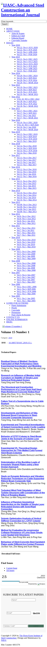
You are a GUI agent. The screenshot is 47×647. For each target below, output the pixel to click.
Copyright (15, 310)
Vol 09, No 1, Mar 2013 (27, 212)
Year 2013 (15, 202)
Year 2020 (15, 120)
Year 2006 (15, 284)
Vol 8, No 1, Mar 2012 (26, 223)
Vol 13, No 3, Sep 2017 (26, 160)
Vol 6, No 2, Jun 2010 (26, 244)
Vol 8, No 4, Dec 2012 (26, 216)
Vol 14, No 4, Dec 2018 (27, 146)
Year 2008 (15, 261)
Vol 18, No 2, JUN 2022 (27, 104)
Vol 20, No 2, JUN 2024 (27, 80)
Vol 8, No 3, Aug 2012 (26, 219)
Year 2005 (15, 296)
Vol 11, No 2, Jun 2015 (26, 186)
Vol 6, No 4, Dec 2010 (26, 240)
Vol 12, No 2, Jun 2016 (26, 174)
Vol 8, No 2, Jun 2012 (26, 221)
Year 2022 (15, 97)
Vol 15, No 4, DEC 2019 (27, 134)
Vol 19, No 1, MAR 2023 (27, 94)
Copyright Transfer (19, 40)
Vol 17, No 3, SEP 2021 (27, 113)
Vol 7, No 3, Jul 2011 (25, 230)
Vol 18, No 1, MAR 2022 (27, 106)
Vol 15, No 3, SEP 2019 (27, 136)
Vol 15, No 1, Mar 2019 (27, 141)
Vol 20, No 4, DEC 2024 (27, 76)
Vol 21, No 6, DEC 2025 (27, 59)
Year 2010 (15, 237)
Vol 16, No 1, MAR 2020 (27, 129)
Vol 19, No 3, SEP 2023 (27, 90)
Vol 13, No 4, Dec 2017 (27, 158)
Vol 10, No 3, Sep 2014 (26, 195)
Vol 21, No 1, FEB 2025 (27, 71)
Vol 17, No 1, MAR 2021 (27, 118)
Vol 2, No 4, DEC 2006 (26, 287)
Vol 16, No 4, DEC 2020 (27, 122)
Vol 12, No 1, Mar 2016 (27, 176)
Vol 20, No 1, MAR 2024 (27, 83)
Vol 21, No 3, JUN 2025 (27, 66)
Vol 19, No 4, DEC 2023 (27, 87)
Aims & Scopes (17, 33)
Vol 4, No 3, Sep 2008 (26, 265)
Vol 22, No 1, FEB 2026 (27, 54)
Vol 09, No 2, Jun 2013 (26, 209)
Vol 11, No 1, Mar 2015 (26, 188)
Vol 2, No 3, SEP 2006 (26, 289)
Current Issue (11, 568)
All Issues (10, 570)
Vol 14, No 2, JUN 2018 (27, 151)
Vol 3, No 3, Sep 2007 (26, 277)
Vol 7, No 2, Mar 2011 (26, 233)
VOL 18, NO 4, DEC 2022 (28, 99)
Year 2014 (15, 190)
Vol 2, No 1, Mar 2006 (26, 294)
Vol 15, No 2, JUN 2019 (27, 139)
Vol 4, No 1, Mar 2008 (26, 270)
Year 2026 (15, 45)
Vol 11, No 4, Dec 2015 (26, 181)
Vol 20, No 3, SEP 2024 (27, 78)
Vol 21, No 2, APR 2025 (27, 68)
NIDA (3, 640)
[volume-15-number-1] (12, 326)
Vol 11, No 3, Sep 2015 (26, 183)
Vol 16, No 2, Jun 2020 (26, 127)
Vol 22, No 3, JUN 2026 (27, 50)
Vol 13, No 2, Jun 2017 (26, 162)
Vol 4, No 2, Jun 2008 (26, 268)
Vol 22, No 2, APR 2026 (27, 52)
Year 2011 (15, 226)
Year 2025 (15, 57)
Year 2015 (15, 179)
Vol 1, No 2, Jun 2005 (26, 298)
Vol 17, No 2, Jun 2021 (26, 115)
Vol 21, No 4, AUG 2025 (27, 64)
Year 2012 (15, 214)
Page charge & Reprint (20, 315)
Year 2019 (15, 132)
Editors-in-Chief (18, 36)
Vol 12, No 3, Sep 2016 (26, 172)
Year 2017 (15, 155)
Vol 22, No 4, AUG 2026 (27, 47)
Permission (15, 312)
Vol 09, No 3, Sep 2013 (26, 207)
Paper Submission (18, 305)
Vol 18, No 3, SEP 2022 (27, 101)
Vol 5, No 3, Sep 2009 (26, 254)
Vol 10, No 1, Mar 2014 (27, 200)
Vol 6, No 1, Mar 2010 (26, 247)
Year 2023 (15, 85)
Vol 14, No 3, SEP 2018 (27, 148)
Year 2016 (15, 167)
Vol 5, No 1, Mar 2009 (26, 258)
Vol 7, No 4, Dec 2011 (26, 228)
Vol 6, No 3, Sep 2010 (26, 242)
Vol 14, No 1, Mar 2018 (27, 153)
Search (4, 24)
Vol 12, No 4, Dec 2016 (27, 169)
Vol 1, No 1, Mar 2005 (26, 301)
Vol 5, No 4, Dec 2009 (26, 251)
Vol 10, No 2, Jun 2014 (26, 197)
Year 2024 (15, 73)
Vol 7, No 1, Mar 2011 (26, 235)
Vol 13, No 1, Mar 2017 (27, 165)
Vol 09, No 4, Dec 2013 (27, 205)
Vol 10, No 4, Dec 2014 (27, 193)
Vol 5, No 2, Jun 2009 (26, 256)
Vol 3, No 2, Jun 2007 (26, 280)
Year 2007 (15, 273)
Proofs (14, 308)
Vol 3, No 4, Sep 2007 (26, 275)
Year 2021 (15, 108)
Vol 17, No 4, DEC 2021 (27, 111)
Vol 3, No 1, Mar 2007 (26, 282)
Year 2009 (15, 249)
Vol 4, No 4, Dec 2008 (26, 263)
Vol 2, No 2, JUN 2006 (26, 291)
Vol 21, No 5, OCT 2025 (27, 61)
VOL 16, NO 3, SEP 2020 (28, 125)
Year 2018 (15, 144)
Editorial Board (17, 38)
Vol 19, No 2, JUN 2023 (27, 92)
